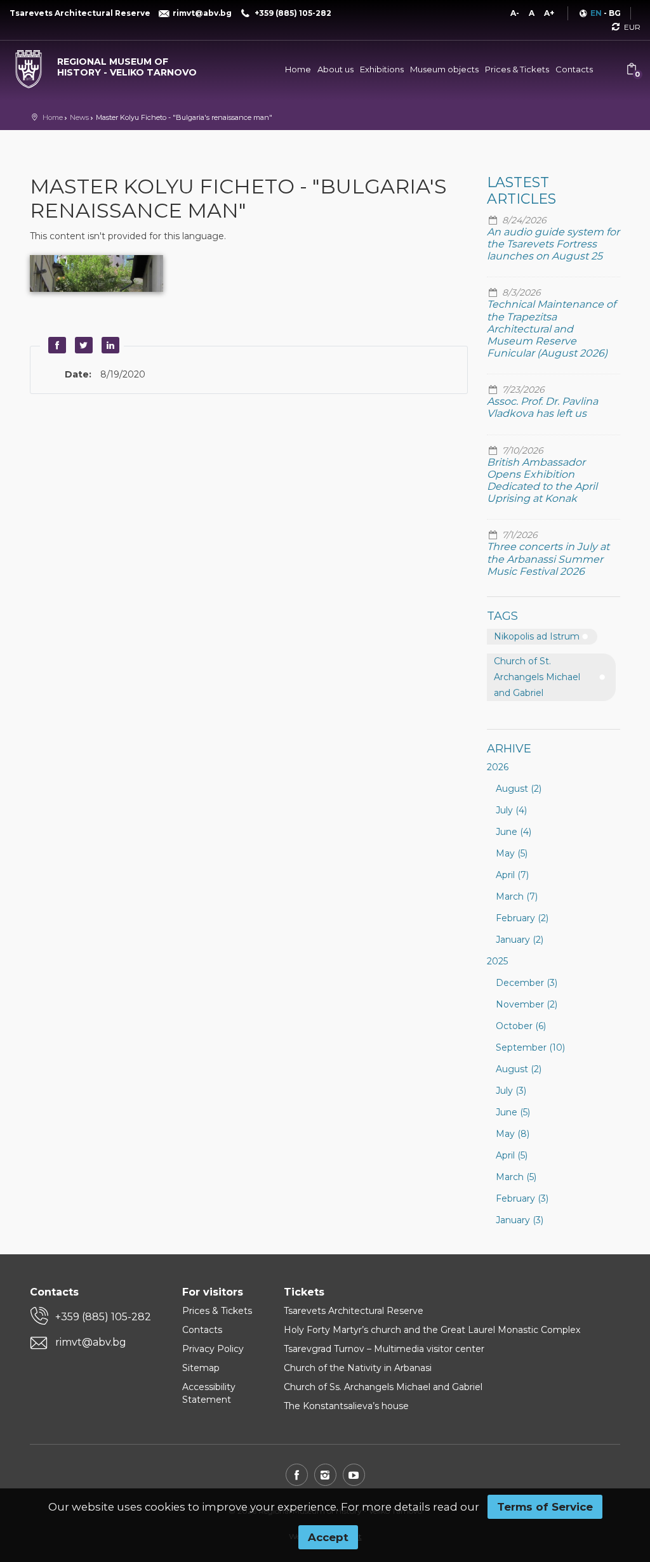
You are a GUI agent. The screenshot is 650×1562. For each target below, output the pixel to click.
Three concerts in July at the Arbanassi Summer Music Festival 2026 (548, 559)
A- (514, 13)
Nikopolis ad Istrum (537, 636)
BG (615, 13)
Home (298, 69)
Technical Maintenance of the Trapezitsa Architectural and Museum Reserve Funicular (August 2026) (551, 328)
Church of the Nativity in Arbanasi (358, 1368)
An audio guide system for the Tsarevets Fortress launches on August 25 (553, 244)
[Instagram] (325, 1475)
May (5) (511, 853)
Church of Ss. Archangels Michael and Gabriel (383, 1387)
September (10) (530, 1047)
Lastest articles (521, 190)
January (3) (519, 1220)
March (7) (517, 896)
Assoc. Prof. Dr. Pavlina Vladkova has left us (542, 407)
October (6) (521, 1026)
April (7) (512, 875)
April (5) (511, 1155)
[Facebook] (297, 1475)
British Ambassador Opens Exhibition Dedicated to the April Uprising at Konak (542, 480)
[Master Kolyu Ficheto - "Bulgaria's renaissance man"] (96, 273)
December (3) (526, 982)
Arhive (509, 749)
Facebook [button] (55, 345)
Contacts (574, 69)
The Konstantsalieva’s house (346, 1406)
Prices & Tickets (517, 69)
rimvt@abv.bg (90, 1342)
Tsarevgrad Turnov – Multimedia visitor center (384, 1349)
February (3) (522, 1198)
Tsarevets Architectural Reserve (353, 1310)
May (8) (512, 1133)
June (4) (513, 831)
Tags (502, 616)
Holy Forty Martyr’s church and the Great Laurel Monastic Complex (432, 1330)
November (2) (526, 1004)
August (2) (518, 788)
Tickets (304, 1292)
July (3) (511, 1090)
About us (335, 69)
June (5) (513, 1112)
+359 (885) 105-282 (103, 1317)
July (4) (511, 810)
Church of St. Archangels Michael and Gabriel (537, 677)
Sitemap (201, 1368)
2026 (497, 767)
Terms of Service (545, 1506)
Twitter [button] (82, 345)
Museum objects (444, 69)
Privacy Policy (213, 1349)
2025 (497, 961)
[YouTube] (354, 1475)
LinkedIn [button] (108, 345)
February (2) (522, 918)
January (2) (519, 939)
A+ (549, 13)
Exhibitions (382, 69)
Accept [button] (328, 1537)
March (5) (516, 1177)
